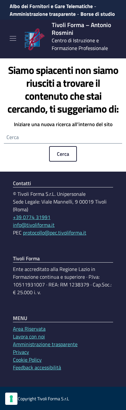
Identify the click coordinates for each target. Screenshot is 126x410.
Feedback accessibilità (37, 367)
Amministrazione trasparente (43, 14)
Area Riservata (29, 329)
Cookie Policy (27, 360)
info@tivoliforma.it (34, 225)
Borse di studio (97, 14)
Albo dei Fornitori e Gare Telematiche (51, 6)
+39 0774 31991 (31, 217)
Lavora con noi (29, 336)
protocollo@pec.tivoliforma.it (54, 232)
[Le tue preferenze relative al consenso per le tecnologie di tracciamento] (11, 399)
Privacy (21, 352)
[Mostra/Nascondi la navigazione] (13, 38)
